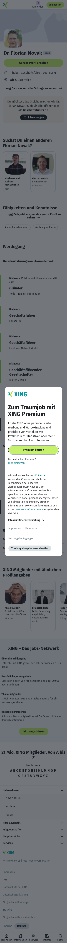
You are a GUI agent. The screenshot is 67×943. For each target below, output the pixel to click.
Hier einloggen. (16, 463)
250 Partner (39, 475)
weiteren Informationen (29, 509)
